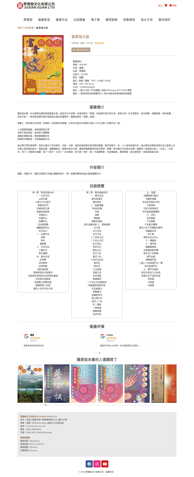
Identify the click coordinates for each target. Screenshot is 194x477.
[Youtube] (104, 463)
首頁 (19, 28)
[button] (18, 340)
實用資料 (164, 19)
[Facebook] (89, 463)
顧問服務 (112, 19)
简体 (175, 5)
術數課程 (129, 19)
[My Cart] (165, 5)
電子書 (95, 19)
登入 (160, 5)
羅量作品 (62, 19)
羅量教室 (44, 19)
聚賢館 (28, 19)
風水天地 (147, 19)
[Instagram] (97, 463)
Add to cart (82, 50)
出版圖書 (79, 19)
